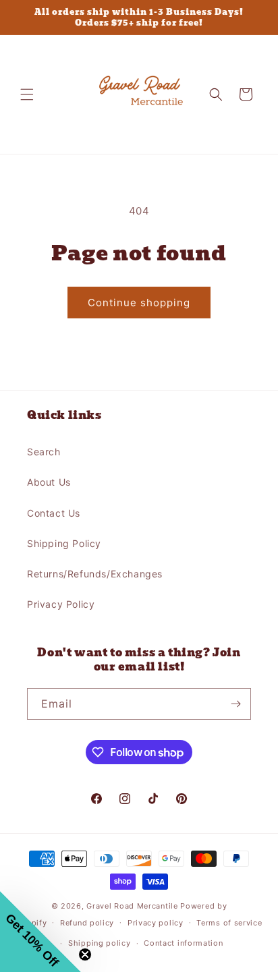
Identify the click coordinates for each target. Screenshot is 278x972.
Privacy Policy (60, 604)
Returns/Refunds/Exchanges (95, 573)
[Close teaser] (85, 954)
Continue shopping (139, 302)
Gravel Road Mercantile (131, 906)
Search (44, 451)
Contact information (183, 943)
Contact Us (53, 513)
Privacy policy (156, 922)
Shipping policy (99, 943)
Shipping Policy (64, 543)
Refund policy (87, 922)
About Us (49, 482)
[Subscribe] (235, 704)
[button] (27, 94)
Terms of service (229, 922)
